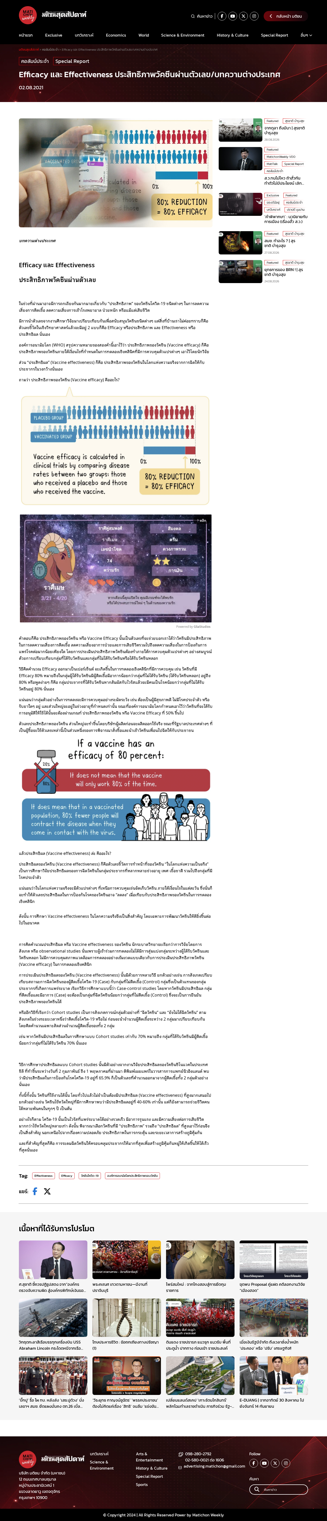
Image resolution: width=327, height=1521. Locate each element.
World (143, 35)
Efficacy (66, 1175)
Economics (116, 35)
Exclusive (53, 35)
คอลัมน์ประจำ (35, 61)
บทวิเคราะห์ (84, 35)
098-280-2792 (198, 1454)
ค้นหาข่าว (205, 16)
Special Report (274, 35)
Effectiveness (43, 1175)
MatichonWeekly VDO (281, 156)
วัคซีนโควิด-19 (90, 1175)
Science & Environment (182, 35)
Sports (142, 1484)
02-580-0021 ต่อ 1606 (204, 1460)
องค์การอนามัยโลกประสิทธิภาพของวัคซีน (132, 1175)
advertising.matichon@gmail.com (214, 1466)
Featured (272, 121)
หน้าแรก (26, 35)
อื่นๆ (304, 35)
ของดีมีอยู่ (273, 202)
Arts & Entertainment (149, 1457)
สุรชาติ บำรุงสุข (294, 121)
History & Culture (233, 35)
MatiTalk (272, 164)
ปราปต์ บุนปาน (296, 209)
